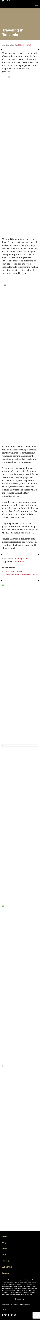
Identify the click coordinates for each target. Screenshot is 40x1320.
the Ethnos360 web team (25, 1294)
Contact (5, 1273)
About (5, 1236)
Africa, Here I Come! (12, 571)
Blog (4, 1242)
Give (4, 1255)
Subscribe (7, 1267)
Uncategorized (21, 558)
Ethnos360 (20, 561)
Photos (5, 1261)
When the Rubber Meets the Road (21, 575)
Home (4, 1249)
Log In (4, 1309)
